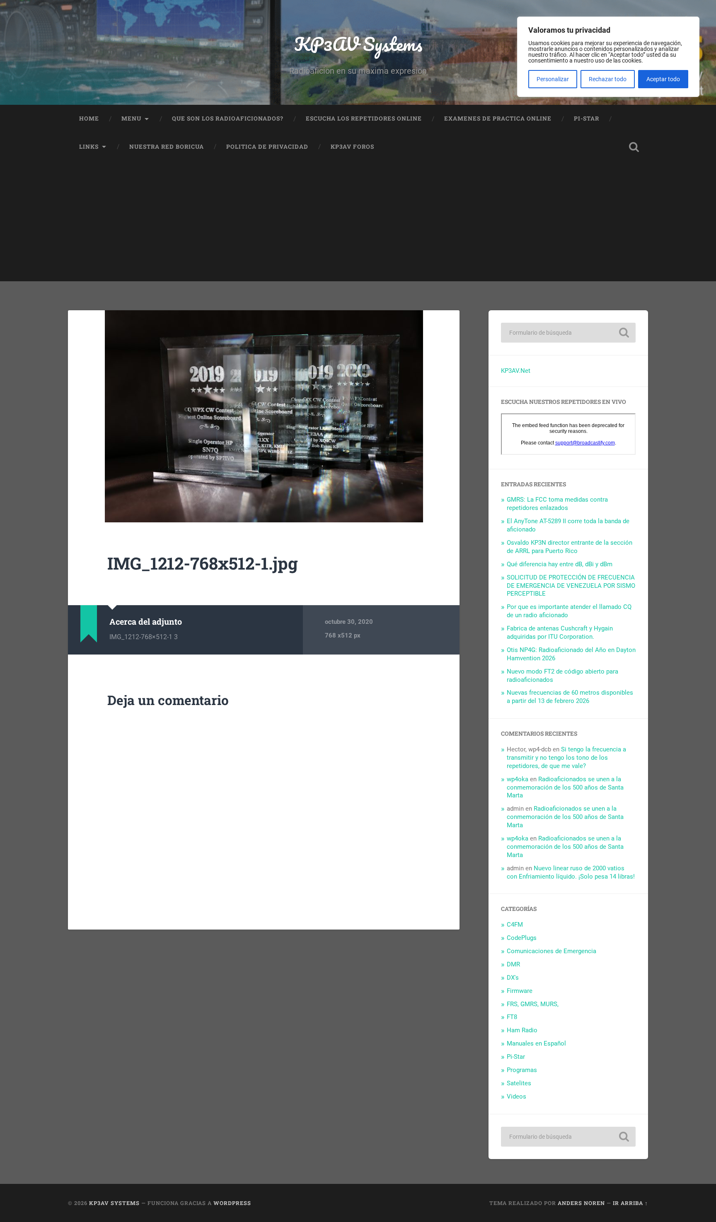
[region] (608, 57)
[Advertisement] (358, 223)
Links (89, 146)
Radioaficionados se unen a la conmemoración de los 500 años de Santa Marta (565, 787)
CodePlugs (522, 938)
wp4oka (517, 779)
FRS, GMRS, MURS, (533, 1004)
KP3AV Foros (352, 146)
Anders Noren (581, 1203)
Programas (522, 1070)
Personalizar (553, 79)
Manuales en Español (536, 1043)
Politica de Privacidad (267, 146)
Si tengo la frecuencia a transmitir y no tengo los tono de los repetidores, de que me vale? (566, 758)
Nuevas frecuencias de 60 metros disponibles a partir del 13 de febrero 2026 (570, 697)
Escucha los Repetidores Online (364, 118)
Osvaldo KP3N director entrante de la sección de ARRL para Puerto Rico (569, 547)
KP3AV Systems (358, 43)
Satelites (519, 1083)
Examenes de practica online (498, 118)
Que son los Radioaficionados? (227, 118)
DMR (513, 964)
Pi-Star (586, 118)
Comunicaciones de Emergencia (551, 951)
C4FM (515, 924)
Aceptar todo (663, 79)
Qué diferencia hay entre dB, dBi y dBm (559, 564)
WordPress (232, 1203)
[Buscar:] (568, 333)
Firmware (519, 991)
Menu (131, 118)
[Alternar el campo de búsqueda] (634, 147)
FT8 (512, 1017)
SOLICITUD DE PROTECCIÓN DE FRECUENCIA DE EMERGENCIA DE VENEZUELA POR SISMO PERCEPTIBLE (571, 586)
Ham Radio (522, 1030)
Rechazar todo (607, 79)
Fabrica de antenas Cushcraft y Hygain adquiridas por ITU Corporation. (560, 632)
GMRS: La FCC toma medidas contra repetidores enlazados (557, 504)
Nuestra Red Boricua (166, 146)
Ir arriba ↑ (630, 1203)
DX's (513, 977)
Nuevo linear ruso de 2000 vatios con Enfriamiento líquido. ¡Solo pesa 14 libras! (571, 872)
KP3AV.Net (515, 370)
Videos (516, 1096)
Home (89, 118)
